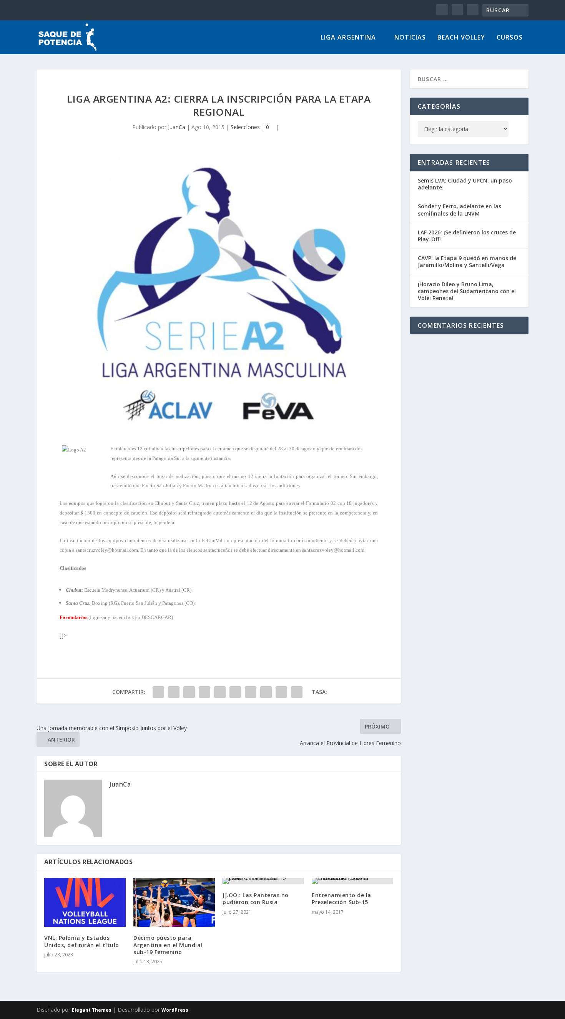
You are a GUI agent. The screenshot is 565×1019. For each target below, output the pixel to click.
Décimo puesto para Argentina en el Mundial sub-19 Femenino (168, 944)
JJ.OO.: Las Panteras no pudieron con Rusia (256, 898)
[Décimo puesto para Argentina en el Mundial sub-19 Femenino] (174, 902)
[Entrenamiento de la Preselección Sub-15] (352, 881)
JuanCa (176, 127)
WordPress (174, 1010)
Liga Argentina (348, 37)
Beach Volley (461, 37)
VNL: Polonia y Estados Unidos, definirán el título (81, 941)
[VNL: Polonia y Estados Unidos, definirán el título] (85, 902)
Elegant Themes (91, 1010)
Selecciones (245, 127)
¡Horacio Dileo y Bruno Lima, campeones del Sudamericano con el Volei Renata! (467, 291)
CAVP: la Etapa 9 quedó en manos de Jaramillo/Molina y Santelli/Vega (467, 261)
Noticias (410, 37)
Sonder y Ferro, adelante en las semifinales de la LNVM (459, 209)
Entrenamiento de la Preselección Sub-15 (341, 898)
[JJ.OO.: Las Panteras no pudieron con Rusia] (263, 881)
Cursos (510, 37)
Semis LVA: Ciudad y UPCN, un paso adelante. (465, 184)
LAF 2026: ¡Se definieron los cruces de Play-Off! (467, 236)
